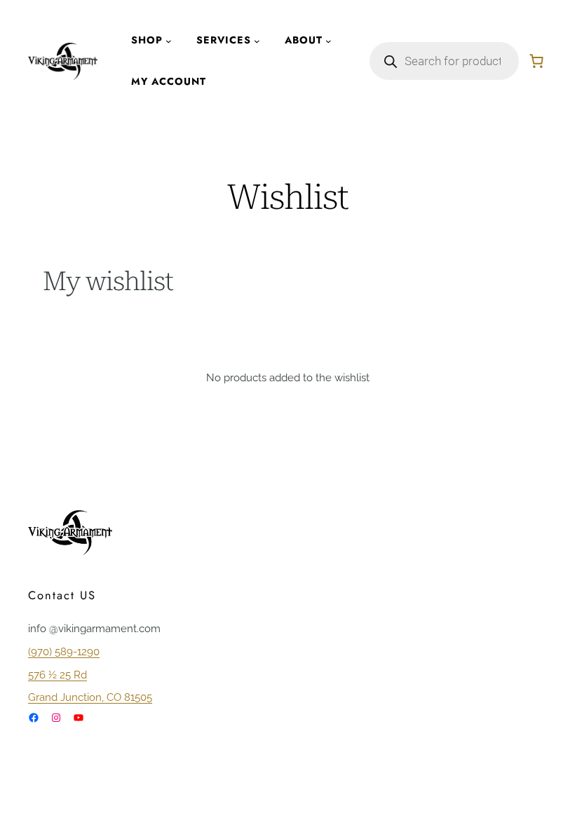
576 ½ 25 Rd (57, 675)
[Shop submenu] (168, 40)
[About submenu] (328, 40)
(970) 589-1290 (64, 651)
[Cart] (536, 60)
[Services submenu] (257, 40)
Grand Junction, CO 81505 (90, 697)
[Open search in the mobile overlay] (444, 61)
